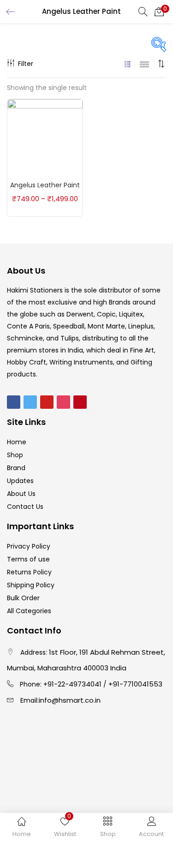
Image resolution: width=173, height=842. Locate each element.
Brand (16, 467)
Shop (15, 455)
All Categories (29, 610)
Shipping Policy (30, 585)
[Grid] (128, 64)
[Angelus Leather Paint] (45, 136)
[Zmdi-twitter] (30, 402)
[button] (159, 11)
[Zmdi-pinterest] (80, 402)
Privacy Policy (28, 546)
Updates (20, 480)
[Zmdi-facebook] (13, 402)
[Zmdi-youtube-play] (47, 402)
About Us (21, 493)
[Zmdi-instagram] (63, 402)
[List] (144, 64)
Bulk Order (23, 598)
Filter (25, 63)
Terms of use (28, 559)
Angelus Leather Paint (45, 185)
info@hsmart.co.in (70, 700)
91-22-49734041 (74, 684)
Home (16, 442)
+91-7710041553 (135, 684)
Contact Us (25, 506)
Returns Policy (29, 572)
